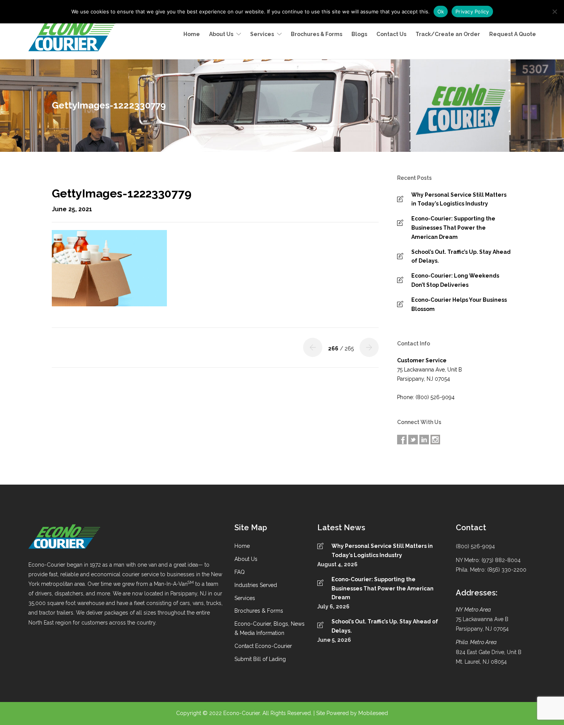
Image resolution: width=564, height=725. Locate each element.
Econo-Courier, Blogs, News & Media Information (269, 628)
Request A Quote (512, 34)
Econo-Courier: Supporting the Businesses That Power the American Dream (453, 227)
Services (262, 34)
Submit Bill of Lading (260, 659)
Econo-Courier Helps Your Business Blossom (459, 304)
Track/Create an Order (448, 34)
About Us (221, 34)
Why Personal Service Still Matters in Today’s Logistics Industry (458, 199)
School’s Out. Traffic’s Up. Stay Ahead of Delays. (461, 256)
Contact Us (391, 34)
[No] (554, 11)
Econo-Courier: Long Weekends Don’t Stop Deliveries (455, 280)
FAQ (239, 572)
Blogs (359, 34)
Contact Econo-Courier (263, 646)
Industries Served (255, 585)
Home (191, 34)
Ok (440, 11)
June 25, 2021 (72, 209)
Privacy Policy (472, 11)
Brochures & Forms (316, 34)
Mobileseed (373, 713)
